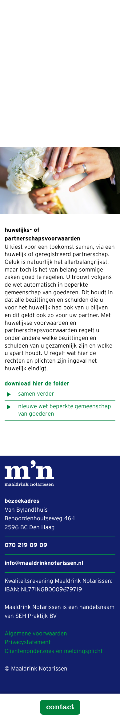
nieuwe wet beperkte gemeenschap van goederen (64, 410)
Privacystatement (28, 642)
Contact (60, 706)
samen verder (36, 394)
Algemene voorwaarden (36, 634)
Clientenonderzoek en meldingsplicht (54, 651)
